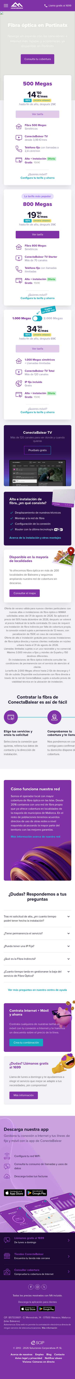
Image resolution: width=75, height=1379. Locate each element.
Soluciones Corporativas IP (43, 1348)
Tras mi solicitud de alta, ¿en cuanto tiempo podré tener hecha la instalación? (30, 918)
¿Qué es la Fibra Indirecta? (20, 959)
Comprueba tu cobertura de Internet (33, 1272)
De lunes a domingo (29, 1240)
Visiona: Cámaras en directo (38, 1361)
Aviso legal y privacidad (28, 1358)
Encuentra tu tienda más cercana (32, 1256)
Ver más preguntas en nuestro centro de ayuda (37, 990)
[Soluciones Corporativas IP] (37, 1343)
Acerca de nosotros (21, 1354)
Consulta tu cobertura (37, 59)
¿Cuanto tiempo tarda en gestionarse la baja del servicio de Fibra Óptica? (33, 974)
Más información (24, 1095)
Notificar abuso (53, 1358)
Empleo (39, 1354)
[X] (44, 1287)
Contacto (59, 1354)
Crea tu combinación (26, 1042)
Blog (48, 1354)
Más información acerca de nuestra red (35, 836)
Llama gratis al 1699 (59, 5)
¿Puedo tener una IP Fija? (19, 946)
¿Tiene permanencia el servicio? (23, 933)
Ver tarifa (37, 114)
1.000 (21, 318)
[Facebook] (30, 1287)
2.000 (53, 318)
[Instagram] (37, 1287)
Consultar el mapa (25, 593)
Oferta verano (42, 100)
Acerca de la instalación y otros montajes (35, 538)
